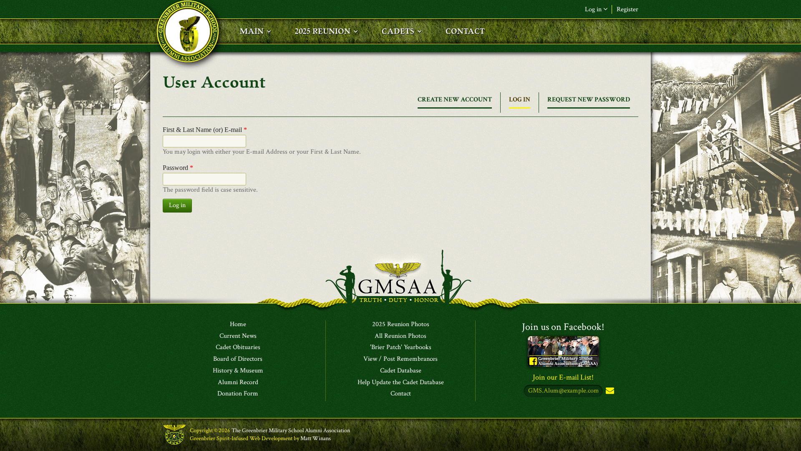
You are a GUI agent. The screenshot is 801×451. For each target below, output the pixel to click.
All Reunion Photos (400, 336)
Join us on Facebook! (563, 326)
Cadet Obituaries (238, 347)
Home (238, 324)
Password (178, 167)
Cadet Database (400, 371)
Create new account (455, 99)
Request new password (588, 99)
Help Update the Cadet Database (401, 382)
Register (627, 9)
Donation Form (237, 394)
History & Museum (238, 371)
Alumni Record (238, 382)
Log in (519, 102)
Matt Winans (315, 438)
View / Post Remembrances (400, 359)
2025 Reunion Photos (400, 324)
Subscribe (609, 391)
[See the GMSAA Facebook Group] (563, 351)
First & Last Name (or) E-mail (205, 129)
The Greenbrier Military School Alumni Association (291, 430)
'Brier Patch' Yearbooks (400, 347)
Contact (400, 394)
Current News (238, 336)
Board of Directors (237, 359)
